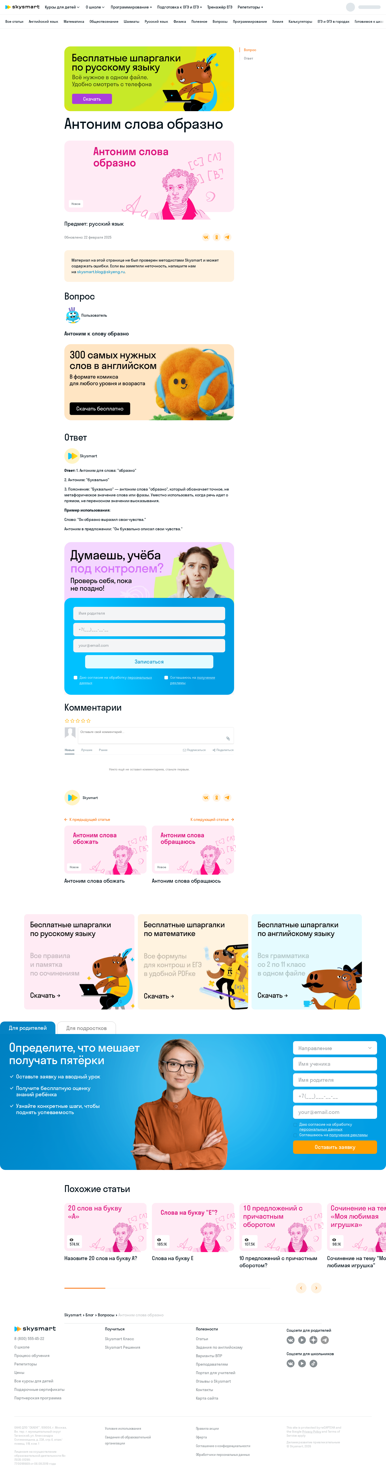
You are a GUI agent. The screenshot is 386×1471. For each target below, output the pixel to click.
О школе (21, 1347)
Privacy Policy (311, 1431)
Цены (19, 1372)
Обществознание (104, 21)
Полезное (199, 21)
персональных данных (320, 1129)
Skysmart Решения (122, 1347)
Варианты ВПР (209, 1355)
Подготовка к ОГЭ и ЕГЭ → (179, 7)
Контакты (204, 1389)
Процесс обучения (32, 1355)
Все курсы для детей (33, 1381)
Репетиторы (25, 1364)
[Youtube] (302, 1340)
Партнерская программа (37, 1397)
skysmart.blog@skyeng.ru (101, 271)
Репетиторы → (250, 7)
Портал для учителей (215, 1372)
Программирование (250, 21)
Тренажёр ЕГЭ (219, 7)
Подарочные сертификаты (39, 1389)
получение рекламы (348, 1134)
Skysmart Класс (119, 1338)
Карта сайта (207, 1398)
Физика (180, 21)
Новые (69, 750)
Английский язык (43, 21)
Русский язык (156, 21)
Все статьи (14, 21)
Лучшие (86, 750)
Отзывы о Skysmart (213, 1381)
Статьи (202, 1338)
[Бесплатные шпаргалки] (79, 961)
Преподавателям (212, 1364)
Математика (74, 21)
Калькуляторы (300, 21)
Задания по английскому (219, 1347)
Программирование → (131, 7)
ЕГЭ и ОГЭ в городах (333, 21)
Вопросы (220, 21)
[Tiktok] (313, 1363)
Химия (277, 21)
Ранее (103, 750)
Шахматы (132, 21)
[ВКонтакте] (291, 1340)
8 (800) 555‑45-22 (29, 1338)
